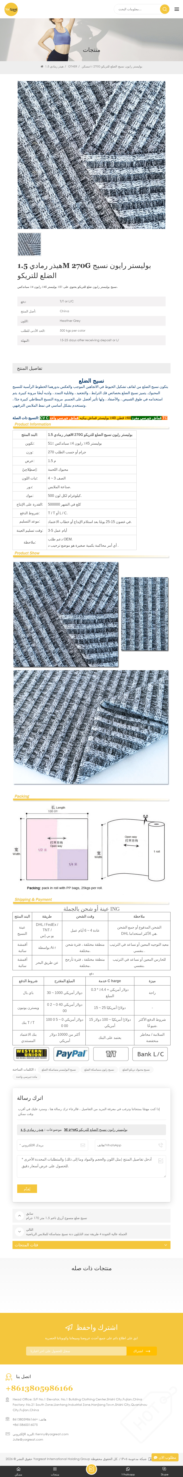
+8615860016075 (25, 1425)
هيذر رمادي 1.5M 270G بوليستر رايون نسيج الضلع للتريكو (74, 1130)
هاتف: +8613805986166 (29, 1419)
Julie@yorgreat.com (28, 1439)
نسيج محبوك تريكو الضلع (136, 1069)
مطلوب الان (167, 1457)
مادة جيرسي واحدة (26, 1077)
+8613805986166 (39, 1388)
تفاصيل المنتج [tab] (29, 368)
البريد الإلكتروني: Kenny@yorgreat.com (41, 1434)
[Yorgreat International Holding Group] (11, 9)
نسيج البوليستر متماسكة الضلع (59, 1069)
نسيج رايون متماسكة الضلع (99, 1069)
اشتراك (138, 1351)
